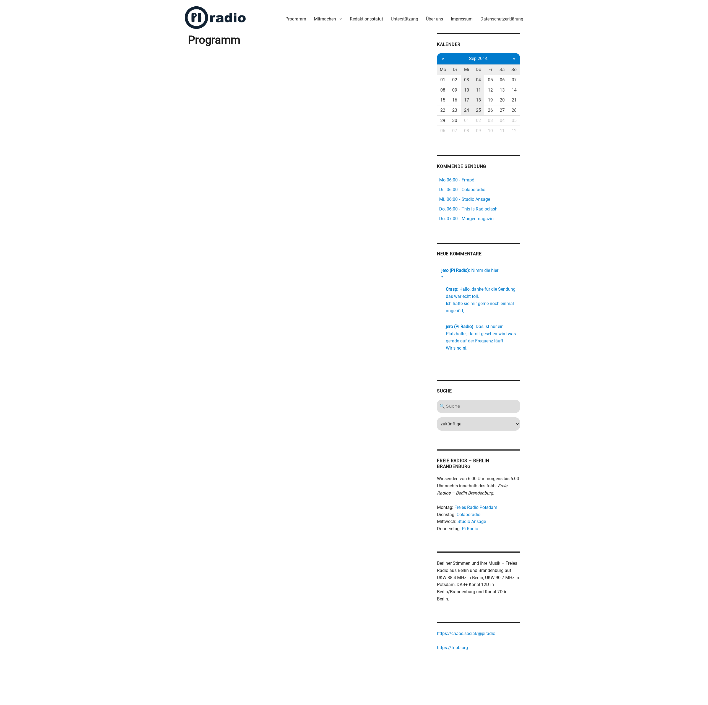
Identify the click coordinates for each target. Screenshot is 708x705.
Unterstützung (404, 19)
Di (455, 69)
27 (502, 110)
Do (478, 69)
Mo (443, 69)
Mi (466, 69)
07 (514, 79)
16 (454, 100)
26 (490, 110)
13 (502, 90)
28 (514, 110)
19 (490, 100)
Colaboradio (468, 514)
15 (442, 100)
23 (454, 110)
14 (514, 90)
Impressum (462, 19)
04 (478, 79)
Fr (490, 69)
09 (454, 90)
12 (490, 90)
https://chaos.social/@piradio (466, 633)
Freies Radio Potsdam (475, 507)
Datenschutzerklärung (501, 19)
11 (478, 90)
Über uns (434, 19)
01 (442, 79)
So (514, 69)
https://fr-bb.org (452, 647)
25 (478, 110)
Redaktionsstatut (366, 19)
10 (466, 90)
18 (478, 100)
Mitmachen (325, 19)
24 (466, 110)
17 (466, 100)
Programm (295, 19)
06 (502, 79)
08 (442, 90)
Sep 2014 (478, 58)
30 (454, 120)
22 (442, 110)
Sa (502, 69)
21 (514, 100)
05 (490, 79)
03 (466, 79)
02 (454, 79)
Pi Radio (470, 528)
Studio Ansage (471, 521)
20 (502, 100)
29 (442, 120)
